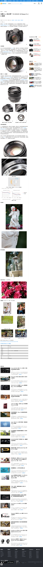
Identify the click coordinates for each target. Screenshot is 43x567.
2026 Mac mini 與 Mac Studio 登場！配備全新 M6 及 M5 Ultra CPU (19, 531)
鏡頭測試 (19, 20)
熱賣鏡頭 (30, 555)
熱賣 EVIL (30, 557)
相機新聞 (22, 20)
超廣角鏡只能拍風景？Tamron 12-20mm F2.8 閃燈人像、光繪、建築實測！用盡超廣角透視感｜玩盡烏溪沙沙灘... (38, 69)
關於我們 (37, 551)
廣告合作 (37, 553)
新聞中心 (2, 11)
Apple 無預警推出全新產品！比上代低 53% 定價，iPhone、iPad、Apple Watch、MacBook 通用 (19, 476)
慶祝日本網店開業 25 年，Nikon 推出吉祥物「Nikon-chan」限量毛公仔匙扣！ (37, 78)
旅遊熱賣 (23, 552)
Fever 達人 (2, 552)
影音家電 (16, 556)
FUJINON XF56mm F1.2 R (5, 25)
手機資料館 (9, 553)
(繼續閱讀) (20, 374)
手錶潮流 (16, 557)
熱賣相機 (30, 553)
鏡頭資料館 (9, 552)
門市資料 (30, 551)
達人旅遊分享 (23, 556)
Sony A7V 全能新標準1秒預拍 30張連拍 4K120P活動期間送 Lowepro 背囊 (36, 39)
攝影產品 (16, 552)
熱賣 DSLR (30, 556)
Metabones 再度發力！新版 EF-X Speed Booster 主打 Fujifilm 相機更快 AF (18, 539)
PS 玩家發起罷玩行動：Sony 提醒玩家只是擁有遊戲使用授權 (37, 74)
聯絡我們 (37, 552)
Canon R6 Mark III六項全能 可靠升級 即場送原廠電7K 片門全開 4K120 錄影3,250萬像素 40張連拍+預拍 (37, 50)
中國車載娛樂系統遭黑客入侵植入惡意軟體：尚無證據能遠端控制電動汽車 (18, 495)
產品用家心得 (9, 556)
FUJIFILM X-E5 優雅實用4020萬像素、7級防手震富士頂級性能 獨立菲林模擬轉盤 (37, 44)
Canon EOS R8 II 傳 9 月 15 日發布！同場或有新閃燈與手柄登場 (19, 369)
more (39, 36)
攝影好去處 (24, 551)
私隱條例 (37, 557)
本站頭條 (16, 20)
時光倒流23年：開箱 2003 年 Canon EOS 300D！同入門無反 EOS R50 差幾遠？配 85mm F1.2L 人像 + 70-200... (19, 459)
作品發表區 (2, 555)
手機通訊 (16, 553)
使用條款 (37, 556)
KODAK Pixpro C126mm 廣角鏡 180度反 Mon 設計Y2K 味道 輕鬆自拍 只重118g (37, 54)
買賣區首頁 (16, 551)
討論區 (1, 556)
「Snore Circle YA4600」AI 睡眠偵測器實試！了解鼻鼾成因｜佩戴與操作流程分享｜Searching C (38, 64)
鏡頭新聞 (13, 20)
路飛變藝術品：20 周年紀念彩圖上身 (18, 468)
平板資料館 (9, 555)
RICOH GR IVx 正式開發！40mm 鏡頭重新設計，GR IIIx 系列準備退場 (19, 386)
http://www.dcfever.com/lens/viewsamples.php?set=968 (9, 341)
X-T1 (3, 23)
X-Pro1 (12, 48)
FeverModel (2, 553)
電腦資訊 (16, 555)
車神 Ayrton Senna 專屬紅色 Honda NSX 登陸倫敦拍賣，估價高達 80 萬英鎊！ (37, 82)
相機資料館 (9, 551)
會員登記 (37, 555)
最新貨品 (30, 552)
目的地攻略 (23, 553)
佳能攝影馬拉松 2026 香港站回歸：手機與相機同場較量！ (38, 86)
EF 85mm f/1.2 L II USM (7, 77)
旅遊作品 (23, 555)
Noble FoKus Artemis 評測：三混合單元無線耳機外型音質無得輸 (19, 395)
